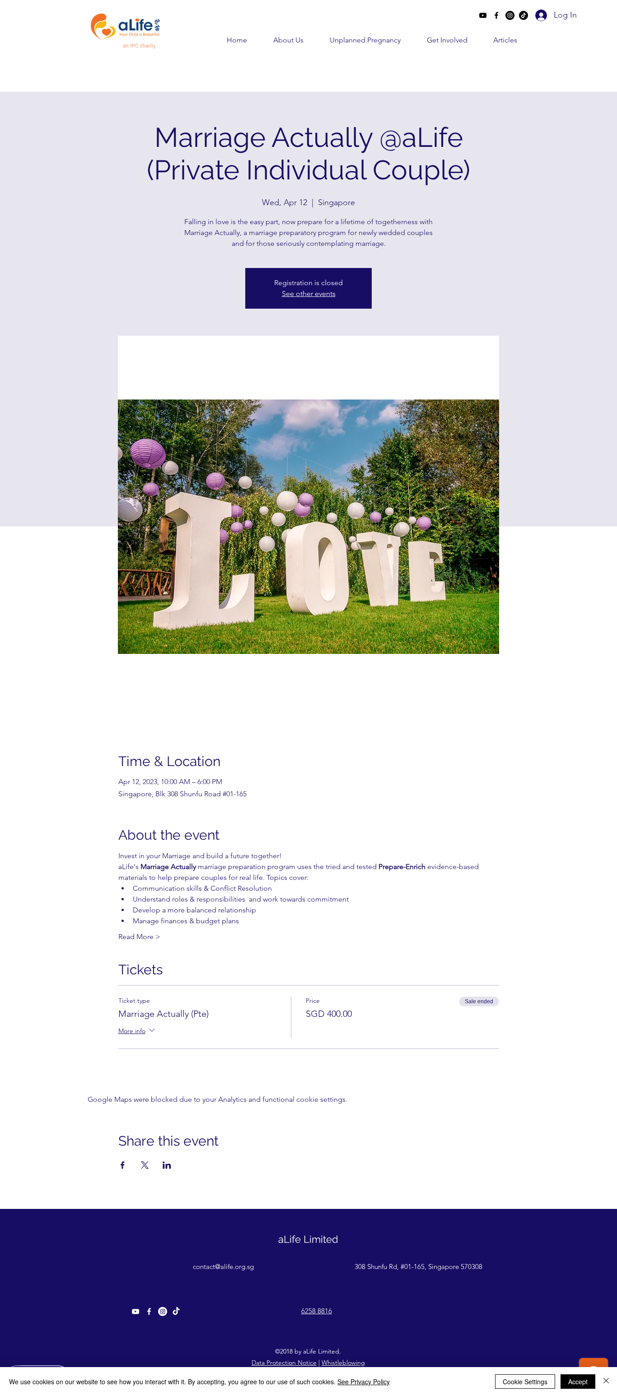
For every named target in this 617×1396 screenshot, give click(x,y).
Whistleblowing (343, 1362)
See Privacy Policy (363, 1381)
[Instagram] (509, 15)
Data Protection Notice (284, 1362)
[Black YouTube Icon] (482, 15)
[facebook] (496, 15)
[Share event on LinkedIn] (167, 1165)
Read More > (139, 936)
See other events (309, 293)
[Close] (606, 1381)
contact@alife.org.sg (223, 1266)
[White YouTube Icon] (135, 1311)
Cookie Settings (525, 1381)
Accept (578, 1381)
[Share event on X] (144, 1165)
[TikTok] (523, 15)
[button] (280, 40)
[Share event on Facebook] (122, 1165)
